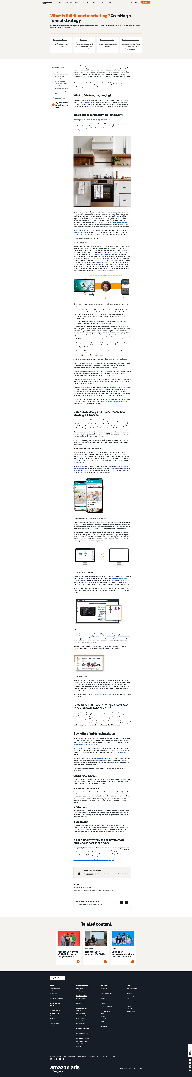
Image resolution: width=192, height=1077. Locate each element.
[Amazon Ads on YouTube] (60, 1059)
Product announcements (132, 990)
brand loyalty (101, 827)
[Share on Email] (190, 1070)
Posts (104, 468)
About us (52, 1056)
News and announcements (133, 1001)
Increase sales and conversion (57, 996)
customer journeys (80, 232)
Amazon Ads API (80, 1036)
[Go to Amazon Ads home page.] (65, 1069)
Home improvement (106, 1011)
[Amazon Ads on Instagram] (57, 1059)
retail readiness (79, 462)
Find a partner (130, 1008)
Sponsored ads (53, 1008)
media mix (100, 758)
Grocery (103, 1003)
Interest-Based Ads (82, 1056)
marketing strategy (80, 798)
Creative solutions (81, 996)
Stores (112, 468)
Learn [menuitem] (128, 986)
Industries (104, 986)
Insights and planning (82, 986)
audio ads (123, 752)
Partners (101, 2)
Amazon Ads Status (103, 1056)
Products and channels (70, 2)
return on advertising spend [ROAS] (85, 744)
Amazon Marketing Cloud (82, 1033)
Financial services (105, 1001)
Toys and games (105, 1018)
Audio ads (52, 1020)
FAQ (128, 998)
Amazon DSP (111, 636)
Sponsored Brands (124, 636)
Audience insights (80, 988)
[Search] (131, 2)
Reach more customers (55, 990)
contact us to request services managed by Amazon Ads (113, 873)
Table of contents (58, 68)
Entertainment (104, 996)
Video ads (52, 1018)
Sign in (137, 2)
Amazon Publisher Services (82, 1038)
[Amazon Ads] (46, 2)
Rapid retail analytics (81, 1023)
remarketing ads (121, 222)
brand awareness (112, 212)
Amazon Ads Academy (132, 988)
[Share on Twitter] (190, 1063)
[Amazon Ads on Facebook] (63, 1059)
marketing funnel (89, 102)
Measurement (85, 2)
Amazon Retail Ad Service (82, 1041)
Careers (113, 1056)
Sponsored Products (106, 254)
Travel (102, 1021)
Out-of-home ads (54, 1023)
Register (145, 2)
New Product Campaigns (81, 1043)
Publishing (103, 1013)
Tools (94, 2)
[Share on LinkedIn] (190, 1066)
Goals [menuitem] (52, 986)
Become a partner (131, 1011)
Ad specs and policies (132, 996)
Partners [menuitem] (129, 1006)
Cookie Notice (93, 1056)
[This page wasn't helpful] (121, 903)
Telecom (103, 1016)
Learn (109, 2)
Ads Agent (78, 1046)
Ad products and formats (55, 1004)
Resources (129, 993)
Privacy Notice (71, 1056)
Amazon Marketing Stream (82, 1015)
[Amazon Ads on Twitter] (54, 1059)
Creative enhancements (81, 998)
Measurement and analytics (81, 1009)
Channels (104, 1026)
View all (52, 1025)
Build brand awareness (55, 988)
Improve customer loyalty (56, 998)
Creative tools (79, 1003)
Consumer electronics (106, 993)
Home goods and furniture (107, 1008)
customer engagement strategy (113, 401)
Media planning (79, 990)
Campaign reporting (80, 1018)
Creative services (80, 1001)
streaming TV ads (101, 694)
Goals (59, 2)
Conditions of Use (61, 1056)
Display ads (53, 1015)
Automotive (104, 988)
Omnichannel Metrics (81, 1020)
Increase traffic (53, 993)
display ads (100, 262)
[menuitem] (57, 1016)
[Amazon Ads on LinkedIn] (51, 1059)
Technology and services (83, 1028)
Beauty (103, 990)
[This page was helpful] (126, 903)
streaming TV (114, 387)
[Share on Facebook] (190, 1060)
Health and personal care (107, 1006)
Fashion (103, 998)
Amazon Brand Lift (80, 1013)
